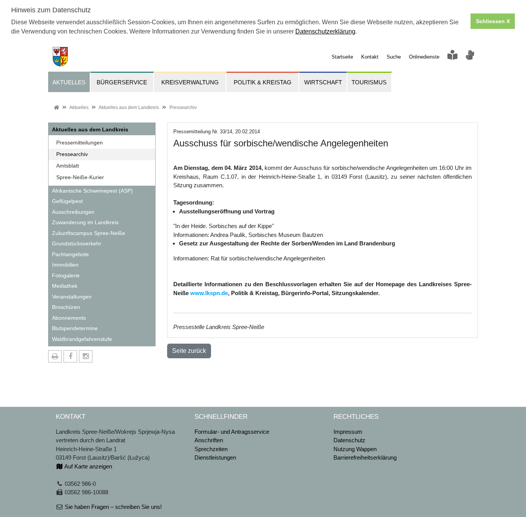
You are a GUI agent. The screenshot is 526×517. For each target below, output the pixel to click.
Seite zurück (189, 350)
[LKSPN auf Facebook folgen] (70, 356)
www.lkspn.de (209, 293)
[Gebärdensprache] (470, 56)
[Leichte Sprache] (452, 56)
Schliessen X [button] (493, 21)
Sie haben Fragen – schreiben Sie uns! (112, 507)
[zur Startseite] (58, 56)
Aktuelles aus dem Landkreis (129, 107)
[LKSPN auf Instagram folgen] (85, 356)
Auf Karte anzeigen (87, 466)
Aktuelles (79, 107)
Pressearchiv (183, 107)
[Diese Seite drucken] (55, 356)
